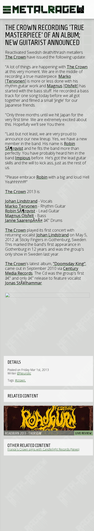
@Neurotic (24, 373)
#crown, (20, 380)
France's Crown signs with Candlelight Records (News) (43, 449)
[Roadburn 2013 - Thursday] (48, 420)
